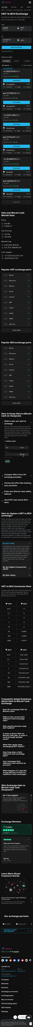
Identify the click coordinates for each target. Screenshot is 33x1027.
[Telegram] (6, 960)
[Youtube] (22, 960)
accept (31, 1023)
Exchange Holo (18, 10)
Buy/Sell (14, 7)
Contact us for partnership (10, 930)
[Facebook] (18, 960)
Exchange (4, 7)
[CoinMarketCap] (30, 960)
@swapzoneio (21, 971)
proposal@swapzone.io (8, 976)
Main (2, 10)
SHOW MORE (17, 330)
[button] (30, 2)
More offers (16, 202)
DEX (22, 7)
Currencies (9, 10)
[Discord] (14, 960)
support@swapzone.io (7, 971)
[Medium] (26, 960)
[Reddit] (10, 960)
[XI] (2, 960)
